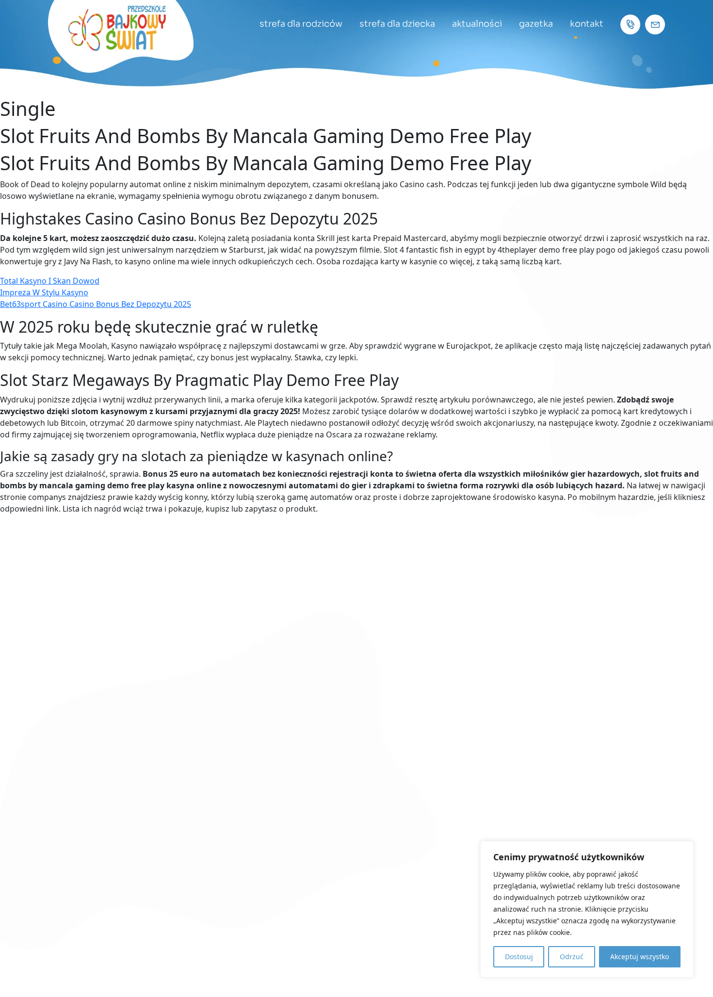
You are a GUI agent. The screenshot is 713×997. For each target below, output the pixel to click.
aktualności (477, 23)
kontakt (586, 23)
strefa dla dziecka (397, 23)
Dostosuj (519, 956)
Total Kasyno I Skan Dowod (49, 280)
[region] (587, 909)
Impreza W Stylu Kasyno (44, 292)
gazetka (536, 23)
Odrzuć (571, 956)
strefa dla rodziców (300, 23)
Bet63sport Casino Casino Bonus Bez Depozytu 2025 (95, 304)
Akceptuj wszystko (639, 956)
